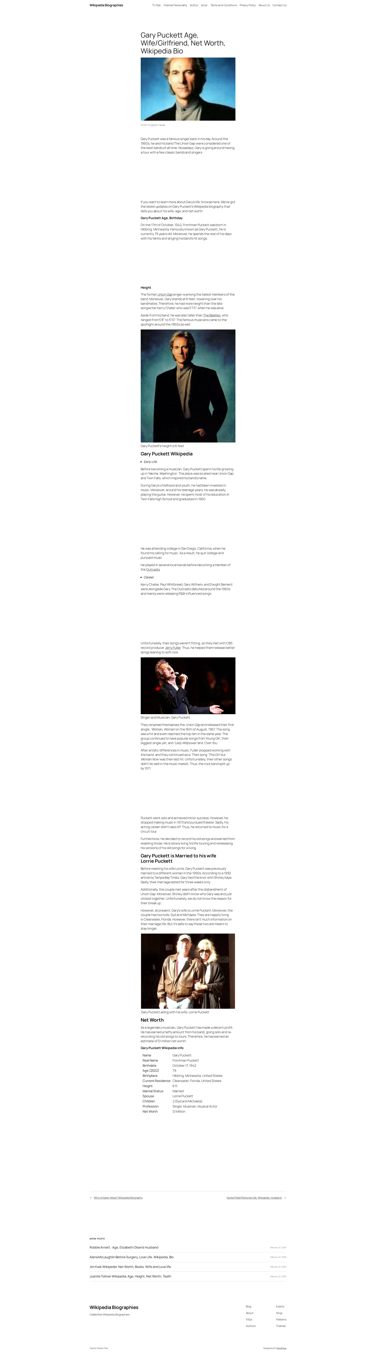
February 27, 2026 (278, 1247)
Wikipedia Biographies (106, 5)
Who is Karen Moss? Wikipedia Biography (118, 1197)
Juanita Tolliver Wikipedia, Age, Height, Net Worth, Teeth (131, 1276)
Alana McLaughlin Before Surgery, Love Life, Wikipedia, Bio (132, 1257)
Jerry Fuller (173, 647)
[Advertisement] (188, 176)
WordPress (281, 1348)
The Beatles (211, 315)
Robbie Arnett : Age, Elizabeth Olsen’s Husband (124, 1247)
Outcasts (153, 569)
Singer (162, 124)
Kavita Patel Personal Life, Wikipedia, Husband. (254, 1197)
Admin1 (153, 124)
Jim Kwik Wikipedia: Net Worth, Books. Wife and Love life (130, 1267)
